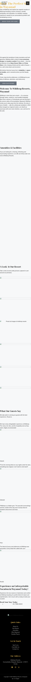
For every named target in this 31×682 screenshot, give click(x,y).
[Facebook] (12, 667)
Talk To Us (15, 645)
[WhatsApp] (19, 667)
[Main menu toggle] (27, 3)
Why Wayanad (15, 632)
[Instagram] (15, 667)
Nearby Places (15, 634)
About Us (15, 626)
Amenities (15, 630)
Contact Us (15, 649)
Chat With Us (15, 647)
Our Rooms (15, 628)
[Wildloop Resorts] (5, 3)
